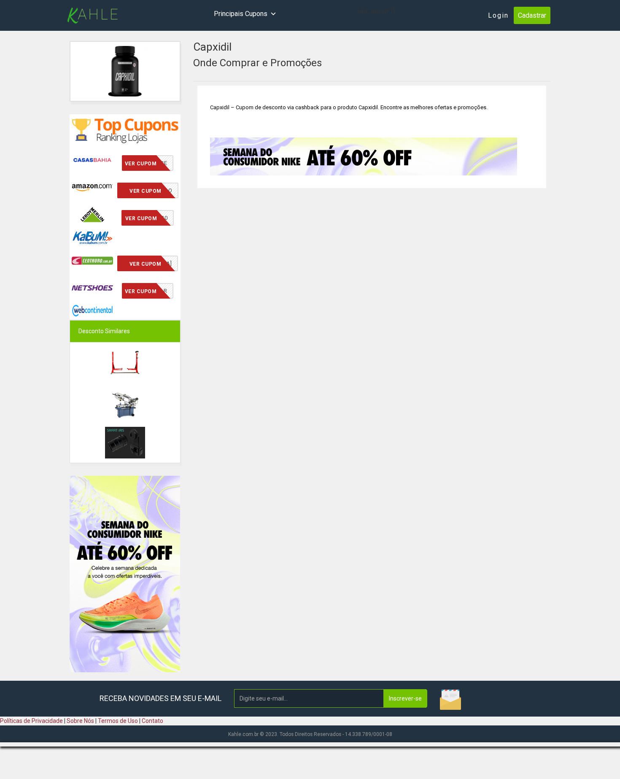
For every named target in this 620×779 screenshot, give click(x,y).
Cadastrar (532, 15)
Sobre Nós (80, 720)
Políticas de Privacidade (31, 720)
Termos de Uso (118, 720)
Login (498, 15)
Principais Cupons (240, 14)
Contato (152, 720)
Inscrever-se (405, 698)
